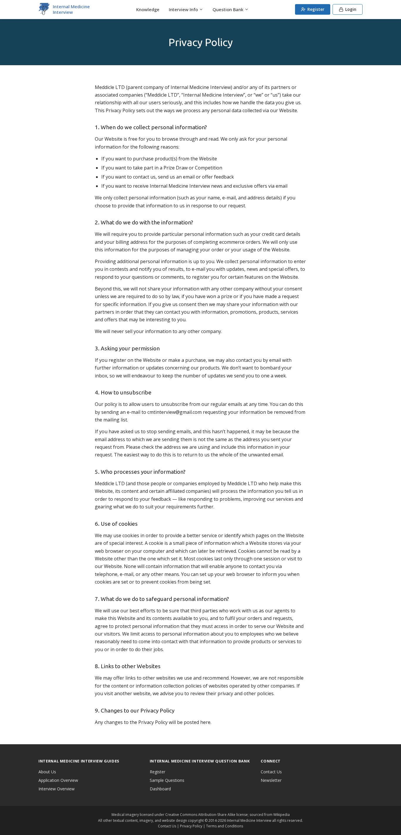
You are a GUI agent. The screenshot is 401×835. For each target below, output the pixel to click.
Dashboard (160, 789)
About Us (47, 771)
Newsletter (271, 780)
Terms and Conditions (224, 826)
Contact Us (271, 771)
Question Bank (228, 9)
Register (315, 9)
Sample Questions (167, 780)
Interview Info (183, 9)
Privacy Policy (191, 826)
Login (350, 9)
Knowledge (147, 9)
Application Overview (58, 780)
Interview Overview (56, 789)
